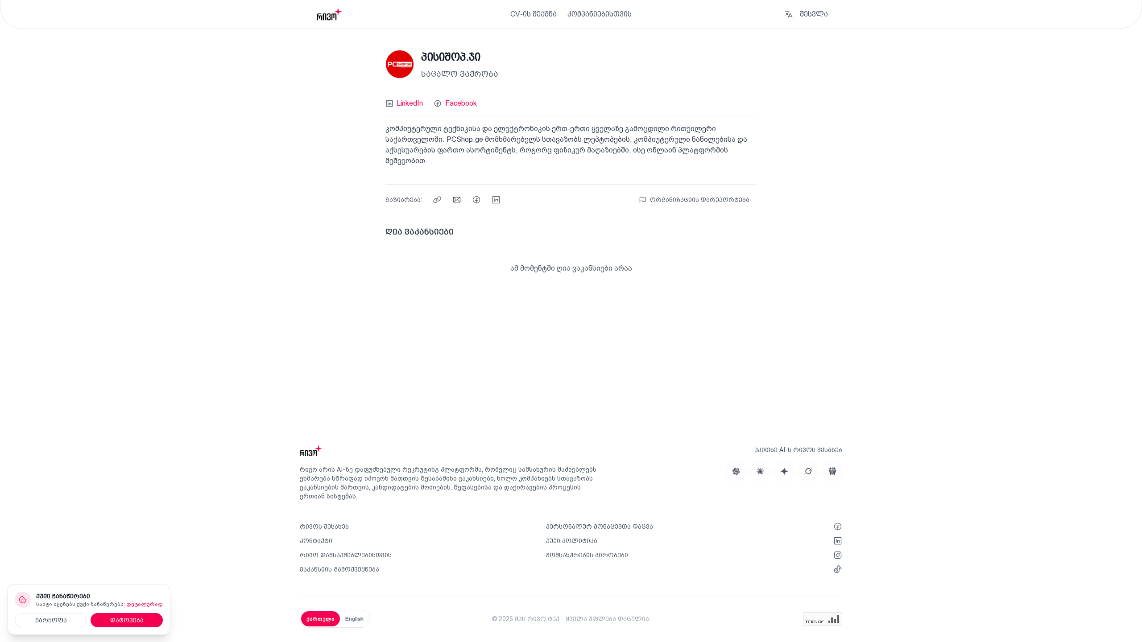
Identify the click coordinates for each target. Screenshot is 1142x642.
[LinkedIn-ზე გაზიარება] (496, 200)
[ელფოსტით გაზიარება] (457, 200)
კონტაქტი (316, 540)
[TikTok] (837, 569)
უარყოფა (51, 620)
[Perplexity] (832, 471)
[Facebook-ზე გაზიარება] (476, 200)
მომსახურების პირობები (587, 555)
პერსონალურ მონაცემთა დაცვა (599, 526)
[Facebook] (837, 526)
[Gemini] (784, 471)
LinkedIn (410, 103)
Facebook (461, 103)
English (354, 619)
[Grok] (808, 471)
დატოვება (127, 620)
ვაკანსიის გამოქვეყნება (339, 569)
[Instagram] (837, 555)
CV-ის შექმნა (533, 14)
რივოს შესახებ (324, 526)
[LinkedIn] (837, 540)
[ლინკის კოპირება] (437, 200)
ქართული (320, 619)
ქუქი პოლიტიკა (571, 540)
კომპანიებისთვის (599, 14)
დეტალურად (144, 604)
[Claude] (760, 471)
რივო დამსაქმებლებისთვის (346, 555)
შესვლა (814, 14)
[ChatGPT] (736, 471)
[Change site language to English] (788, 14)
